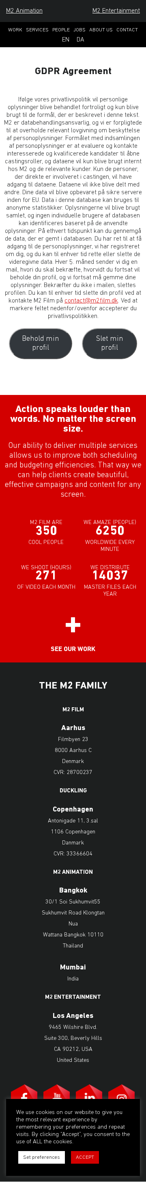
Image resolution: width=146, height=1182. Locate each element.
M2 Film (73, 710)
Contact (127, 30)
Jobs (79, 30)
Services (37, 30)
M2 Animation (24, 11)
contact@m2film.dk (91, 301)
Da (80, 40)
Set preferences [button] (41, 1157)
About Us (101, 30)
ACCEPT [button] (85, 1157)
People (61, 30)
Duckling (73, 791)
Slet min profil (109, 344)
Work (15, 30)
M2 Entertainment (116, 11)
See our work (73, 649)
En (65, 40)
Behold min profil (40, 344)
